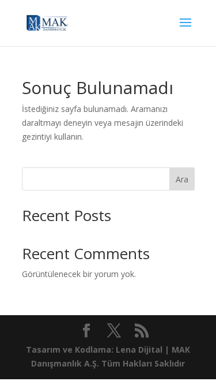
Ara (182, 179)
